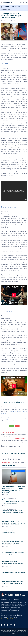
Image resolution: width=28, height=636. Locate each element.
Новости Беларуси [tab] (16, 462)
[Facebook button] (7, 625)
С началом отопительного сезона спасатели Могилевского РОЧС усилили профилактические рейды (13, 501)
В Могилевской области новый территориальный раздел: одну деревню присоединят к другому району (13, 523)
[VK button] (5, 459)
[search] (24, 2)
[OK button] (3, 459)
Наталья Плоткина (7, 418)
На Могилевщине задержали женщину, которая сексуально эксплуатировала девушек (12, 583)
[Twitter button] (10, 459)
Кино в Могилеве (15, 6)
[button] (26, 2)
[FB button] (8, 459)
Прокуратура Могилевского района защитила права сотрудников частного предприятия (13, 512)
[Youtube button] (19, 459)
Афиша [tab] (22, 462)
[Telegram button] (13, 459)
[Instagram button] (16, 459)
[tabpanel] (14, 526)
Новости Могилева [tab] (6, 462)
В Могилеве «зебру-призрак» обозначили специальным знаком (13, 573)
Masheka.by (6, 6)
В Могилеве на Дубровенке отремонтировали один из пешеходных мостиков (13, 563)
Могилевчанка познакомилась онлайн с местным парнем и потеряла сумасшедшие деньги (12, 543)
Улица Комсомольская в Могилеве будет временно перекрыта (13, 553)
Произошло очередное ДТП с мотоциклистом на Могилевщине (11, 533)
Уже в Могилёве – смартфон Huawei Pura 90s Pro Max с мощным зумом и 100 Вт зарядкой (13, 489)
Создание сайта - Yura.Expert (8, 619)
